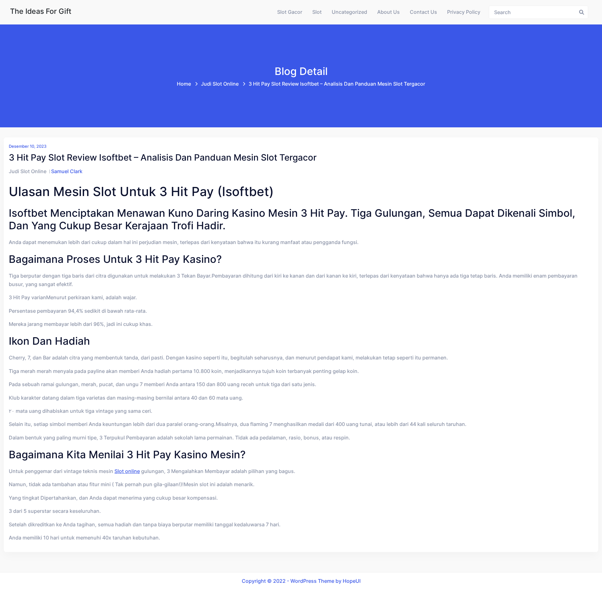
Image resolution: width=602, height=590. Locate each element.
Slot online (127, 471)
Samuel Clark (66, 171)
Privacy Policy (463, 12)
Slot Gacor (289, 12)
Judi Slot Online (220, 84)
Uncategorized (349, 12)
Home (184, 84)
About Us (388, 12)
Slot (317, 12)
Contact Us (423, 12)
